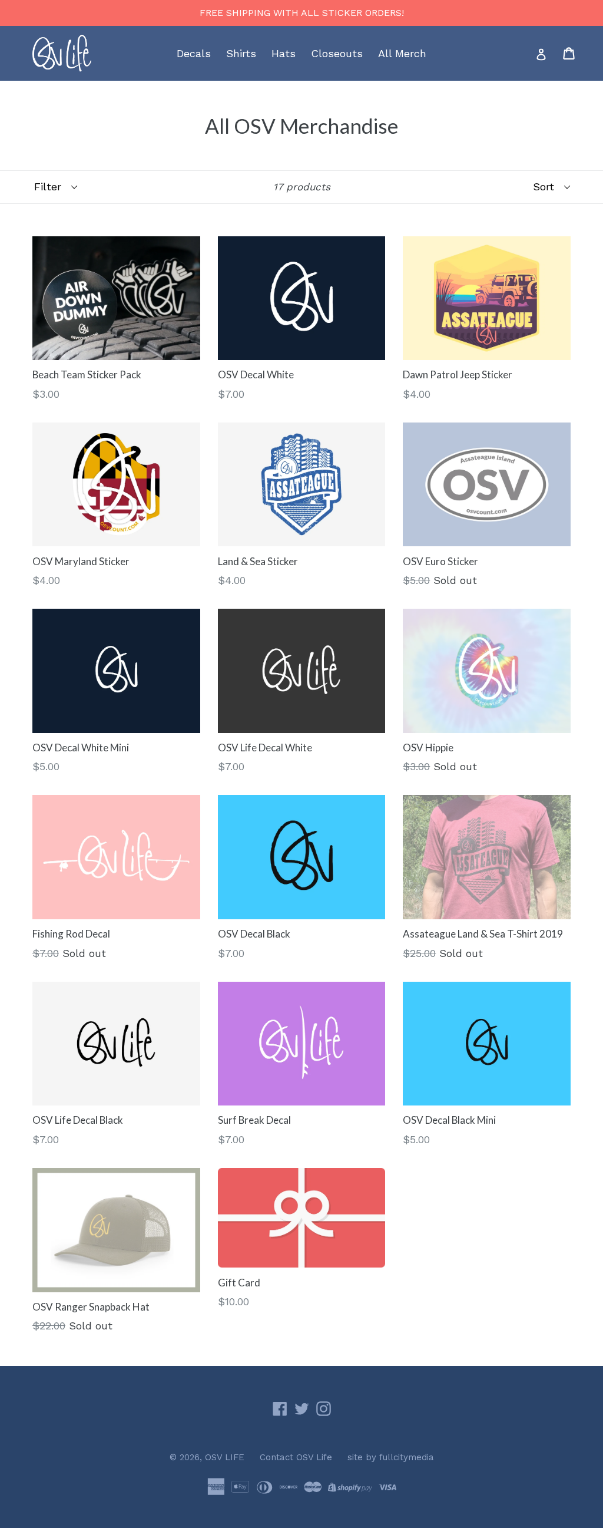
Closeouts (337, 53)
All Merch (402, 53)
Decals (194, 53)
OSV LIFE (224, 1457)
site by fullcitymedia (390, 1457)
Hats (283, 53)
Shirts (241, 53)
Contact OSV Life (296, 1457)
